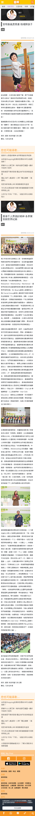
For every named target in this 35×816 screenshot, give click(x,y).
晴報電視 (10, 6)
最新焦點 (4, 771)
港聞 (2, 29)
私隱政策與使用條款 (21, 802)
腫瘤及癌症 (5, 785)
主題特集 (19, 6)
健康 (3, 6)
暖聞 (18, 771)
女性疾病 (4, 788)
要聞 (10, 771)
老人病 (10, 788)
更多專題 (25, 788)
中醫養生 (28, 783)
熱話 (14, 771)
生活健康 (20, 783)
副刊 (31, 6)
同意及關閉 (17, 808)
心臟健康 (13, 785)
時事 (26, 6)
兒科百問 (28, 785)
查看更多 (22, 16)
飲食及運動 (12, 783)
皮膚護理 (17, 788)
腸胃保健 (20, 785)
